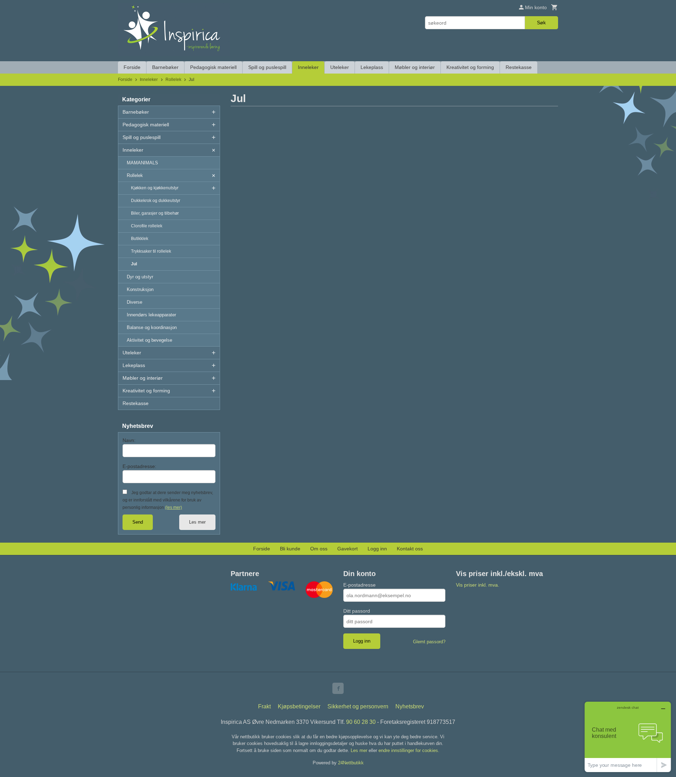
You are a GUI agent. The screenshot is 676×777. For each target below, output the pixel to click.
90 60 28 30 (361, 722)
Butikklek (139, 238)
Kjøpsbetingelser (299, 706)
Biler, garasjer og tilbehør (155, 213)
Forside (132, 67)
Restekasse (519, 67)
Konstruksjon (140, 289)
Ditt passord (356, 611)
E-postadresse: (139, 466)
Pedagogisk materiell (213, 67)
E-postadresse (359, 585)
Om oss (318, 548)
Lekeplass (372, 67)
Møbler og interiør (415, 67)
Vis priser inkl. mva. (477, 585)
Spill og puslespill (267, 67)
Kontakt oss (410, 548)
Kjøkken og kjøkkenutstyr (155, 187)
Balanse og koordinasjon (152, 327)
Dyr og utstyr (140, 276)
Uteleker (339, 67)
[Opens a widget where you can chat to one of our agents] (628, 737)
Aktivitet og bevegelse (149, 340)
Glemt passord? (429, 641)
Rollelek (135, 175)
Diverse (134, 302)
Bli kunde (290, 548)
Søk (541, 22)
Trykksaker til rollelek (151, 251)
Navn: (129, 440)
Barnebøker (165, 67)
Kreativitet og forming (470, 67)
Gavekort (347, 548)
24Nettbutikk (351, 762)
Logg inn (377, 548)
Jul (134, 263)
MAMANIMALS (142, 162)
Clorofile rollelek (146, 225)
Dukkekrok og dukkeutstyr (155, 200)
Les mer (197, 522)
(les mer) (173, 507)
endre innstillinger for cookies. (408, 750)
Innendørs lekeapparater (151, 314)
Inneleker (308, 67)
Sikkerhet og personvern (357, 706)
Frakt (264, 706)
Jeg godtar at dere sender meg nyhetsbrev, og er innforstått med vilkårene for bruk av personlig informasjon (168, 500)
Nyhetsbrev (409, 706)
